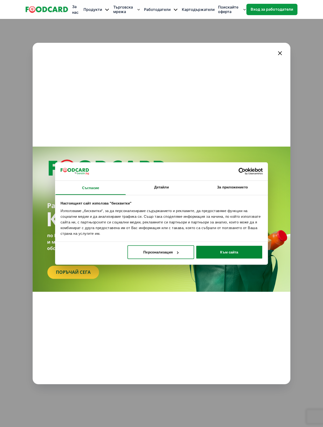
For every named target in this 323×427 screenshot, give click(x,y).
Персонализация (158, 252)
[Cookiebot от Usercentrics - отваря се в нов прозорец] (242, 171)
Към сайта (229, 252)
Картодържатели (198, 9)
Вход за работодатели (272, 9)
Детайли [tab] (161, 187)
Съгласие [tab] (90, 188)
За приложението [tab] (232, 187)
